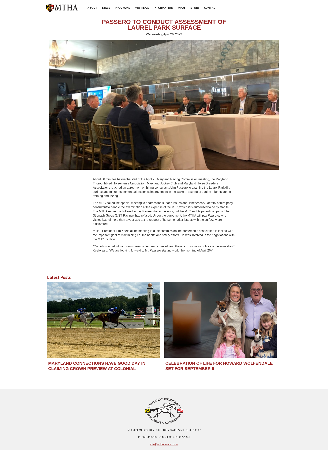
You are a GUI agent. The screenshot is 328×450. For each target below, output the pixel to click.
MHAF (182, 7)
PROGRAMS (122, 7)
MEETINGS (142, 7)
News (106, 7)
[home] (62, 7)
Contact (210, 7)
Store (194, 7)
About (92, 7)
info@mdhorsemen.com (164, 444)
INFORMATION (163, 7)
